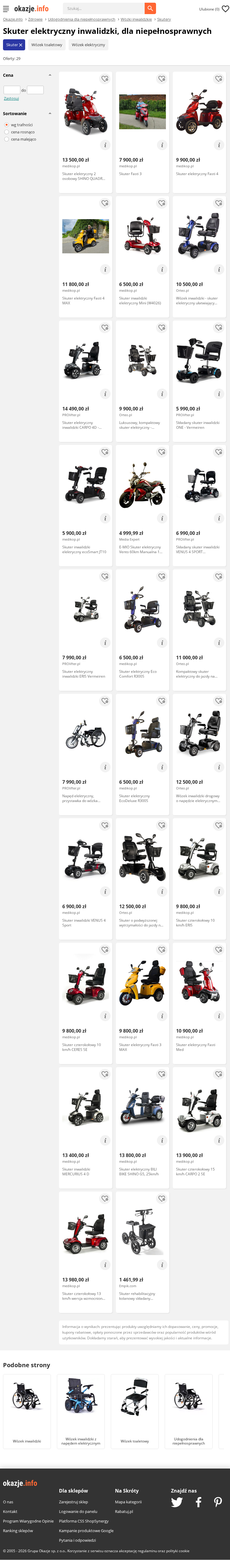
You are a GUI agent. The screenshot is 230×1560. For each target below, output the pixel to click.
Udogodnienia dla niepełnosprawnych (81, 18)
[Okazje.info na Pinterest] (218, 1502)
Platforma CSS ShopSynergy (84, 1521)
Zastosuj (11, 98)
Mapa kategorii (128, 1502)
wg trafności (22, 124)
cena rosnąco (23, 132)
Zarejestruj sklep (73, 1502)
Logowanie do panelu (78, 1511)
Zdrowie (35, 18)
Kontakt (10, 1511)
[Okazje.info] (33, 9)
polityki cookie (178, 1550)
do (24, 90)
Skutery (164, 18)
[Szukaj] (108, 5)
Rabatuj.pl (124, 1511)
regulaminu (147, 1550)
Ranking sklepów (18, 1530)
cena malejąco (23, 139)
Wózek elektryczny (88, 44)
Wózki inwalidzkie (136, 18)
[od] (12, 90)
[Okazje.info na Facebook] (198, 1502)
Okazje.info (13, 19)
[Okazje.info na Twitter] (177, 1502)
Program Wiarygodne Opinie (28, 1521)
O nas (8, 1502)
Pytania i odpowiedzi (77, 1540)
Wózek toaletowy (46, 44)
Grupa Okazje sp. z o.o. (47, 1550)
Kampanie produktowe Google (86, 1530)
